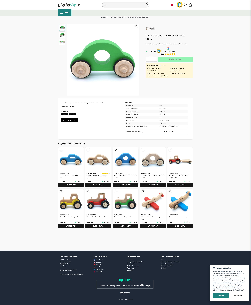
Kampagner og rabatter (135, 262)
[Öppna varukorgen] (190, 5)
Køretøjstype (113, 17)
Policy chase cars (133, 266)
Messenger (99, 269)
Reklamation (131, 264)
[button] (147, 4)
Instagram (99, 262)
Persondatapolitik (167, 266)
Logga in (130, 270)
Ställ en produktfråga (69, 120)
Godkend (221, 295)
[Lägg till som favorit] (185, 5)
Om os (163, 260)
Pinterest (99, 271)
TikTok (98, 267)
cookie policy (229, 286)
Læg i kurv (71, 185)
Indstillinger (238, 295)
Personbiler (122, 17)
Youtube (99, 264)
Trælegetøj (64, 114)
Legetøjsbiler (104, 17)
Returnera (130, 268)
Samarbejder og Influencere (170, 262)
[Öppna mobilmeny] (64, 12)
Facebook (99, 260)
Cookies (163, 268)
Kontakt (130, 260)
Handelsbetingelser (167, 264)
